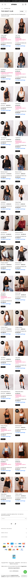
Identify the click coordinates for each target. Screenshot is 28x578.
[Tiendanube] (14, 571)
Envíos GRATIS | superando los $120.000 (11, 1)
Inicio (2, 8)
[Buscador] (5, 4)
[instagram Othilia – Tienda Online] (11, 523)
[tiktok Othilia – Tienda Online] (15, 523)
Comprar (3, 48)
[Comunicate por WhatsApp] (25, 572)
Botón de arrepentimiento (14, 568)
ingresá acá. (24, 566)
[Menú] (2, 4)
